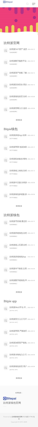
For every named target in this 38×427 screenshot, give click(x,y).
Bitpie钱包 (13, 138)
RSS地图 (26, 417)
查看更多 (19, 120)
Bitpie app (13, 310)
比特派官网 (13, 52)
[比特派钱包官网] (8, 2)
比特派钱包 (13, 224)
